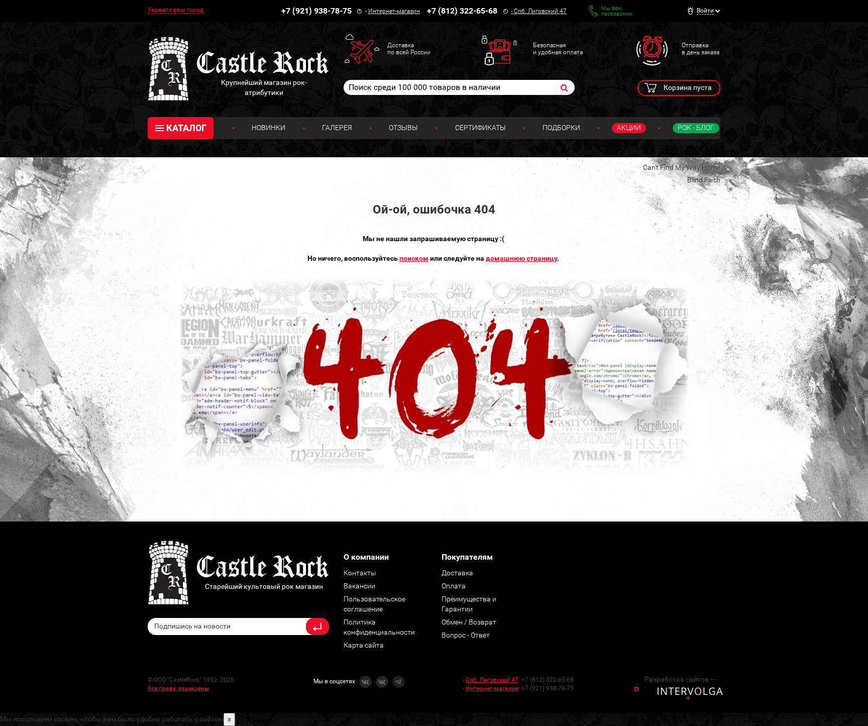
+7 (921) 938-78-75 (316, 11)
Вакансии (359, 586)
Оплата (454, 586)
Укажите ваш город (175, 9)
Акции (629, 128)
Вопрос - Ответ (466, 635)
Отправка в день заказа (700, 49)
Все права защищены (178, 688)
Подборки (561, 128)
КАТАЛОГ (186, 128)
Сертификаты (480, 128)
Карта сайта (364, 645)
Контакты (360, 573)
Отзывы (403, 128)
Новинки (268, 128)
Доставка (457, 573)
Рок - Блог (696, 128)
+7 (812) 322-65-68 (462, 11)
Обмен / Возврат (469, 622)
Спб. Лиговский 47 (540, 11)
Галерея (337, 128)
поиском (413, 258)
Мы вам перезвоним (616, 11)
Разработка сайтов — (680, 679)
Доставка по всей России (408, 49)
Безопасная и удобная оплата (558, 49)
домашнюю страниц (520, 258)
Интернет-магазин (394, 11)
